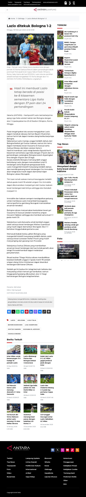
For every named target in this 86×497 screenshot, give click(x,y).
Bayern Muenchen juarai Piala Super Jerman (71, 61)
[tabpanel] (68, 251)
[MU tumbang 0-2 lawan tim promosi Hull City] (60, 35)
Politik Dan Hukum (33, 466)
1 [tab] (62, 260)
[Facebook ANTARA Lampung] (65, 2)
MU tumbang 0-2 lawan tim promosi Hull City (71, 34)
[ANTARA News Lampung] (45, 9)
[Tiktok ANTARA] (70, 4)
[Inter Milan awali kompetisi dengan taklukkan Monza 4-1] (60, 85)
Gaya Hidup (30, 477)
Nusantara (11, 477)
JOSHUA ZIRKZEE (14, 334)
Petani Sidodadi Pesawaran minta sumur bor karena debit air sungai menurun (71, 194)
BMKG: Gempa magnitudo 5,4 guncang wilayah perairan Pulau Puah (71, 46)
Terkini (10, 2)
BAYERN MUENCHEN (15, 325)
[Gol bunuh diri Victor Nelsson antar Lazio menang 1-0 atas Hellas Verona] (13, 408)
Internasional (31, 469)
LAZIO (13, 320)
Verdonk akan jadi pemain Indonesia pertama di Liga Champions (70, 210)
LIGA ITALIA (31, 320)
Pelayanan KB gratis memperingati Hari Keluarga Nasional (66, 248)
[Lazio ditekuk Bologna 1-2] (68, 157)
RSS (65, 484)
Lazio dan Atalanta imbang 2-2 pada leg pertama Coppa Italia (47, 390)
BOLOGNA (21, 320)
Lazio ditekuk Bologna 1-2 (37, 18)
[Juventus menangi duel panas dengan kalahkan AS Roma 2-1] (30, 408)
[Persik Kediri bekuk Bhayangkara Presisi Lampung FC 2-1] (60, 113)
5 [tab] (74, 260)
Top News (26, 2)
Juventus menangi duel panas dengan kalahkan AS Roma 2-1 (29, 419)
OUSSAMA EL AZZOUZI (31, 329)
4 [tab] (71, 260)
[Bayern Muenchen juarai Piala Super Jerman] (60, 61)
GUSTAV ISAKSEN (14, 329)
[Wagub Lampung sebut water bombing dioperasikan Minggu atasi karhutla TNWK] (60, 128)
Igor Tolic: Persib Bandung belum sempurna (71, 180)
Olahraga (21, 18)
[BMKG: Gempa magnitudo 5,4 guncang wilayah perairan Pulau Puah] (60, 46)
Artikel (28, 473)
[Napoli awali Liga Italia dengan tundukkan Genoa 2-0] (60, 100)
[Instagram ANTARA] (74, 2)
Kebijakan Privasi (70, 466)
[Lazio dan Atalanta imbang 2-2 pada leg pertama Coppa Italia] (47, 379)
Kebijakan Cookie (70, 469)
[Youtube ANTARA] (65, 4)
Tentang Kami (36, 2)
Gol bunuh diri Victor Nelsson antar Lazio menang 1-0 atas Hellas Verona (13, 419)
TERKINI (61, 25)
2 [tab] (65, 260)
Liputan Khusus (51, 477)
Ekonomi (48, 458)
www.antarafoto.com (15, 4)
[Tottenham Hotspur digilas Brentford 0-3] (60, 74)
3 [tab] (68, 260)
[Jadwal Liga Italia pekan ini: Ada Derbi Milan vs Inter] (30, 379)
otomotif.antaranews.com (32, 4)
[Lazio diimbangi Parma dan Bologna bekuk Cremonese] (30, 350)
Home (13, 18)
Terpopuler (17, 2)
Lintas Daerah (31, 462)
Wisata (47, 462)
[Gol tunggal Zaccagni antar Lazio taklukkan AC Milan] (47, 408)
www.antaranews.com (50, 2)
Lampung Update (33, 458)
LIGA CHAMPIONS (31, 325)
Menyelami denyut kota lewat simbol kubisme (67, 168)
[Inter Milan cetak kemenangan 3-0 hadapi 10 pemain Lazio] (13, 350)
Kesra (47, 466)
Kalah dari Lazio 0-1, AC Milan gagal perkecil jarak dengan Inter (46, 360)
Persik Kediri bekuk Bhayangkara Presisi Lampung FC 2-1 (71, 114)
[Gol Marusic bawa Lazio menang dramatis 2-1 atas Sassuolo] (13, 379)
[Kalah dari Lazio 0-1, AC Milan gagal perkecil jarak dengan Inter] (47, 350)
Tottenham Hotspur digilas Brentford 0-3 (70, 73)
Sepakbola (49, 473)
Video (9, 473)
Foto (59, 238)
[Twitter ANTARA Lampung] (70, 2)
